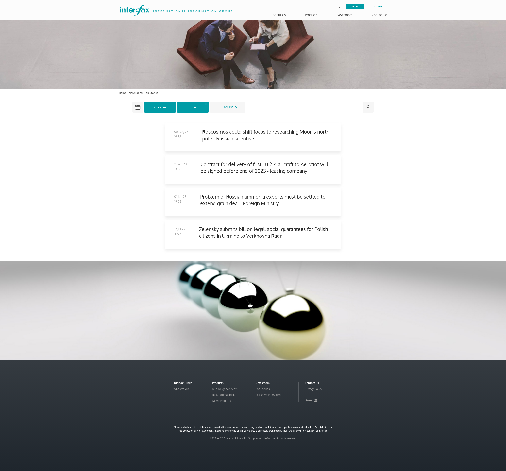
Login (378, 6)
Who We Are (181, 389)
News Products (221, 400)
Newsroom (135, 92)
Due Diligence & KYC (225, 389)
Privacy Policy (313, 389)
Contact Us (379, 15)
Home (122, 92)
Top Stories (262, 389)
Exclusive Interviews (268, 394)
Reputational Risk (223, 394)
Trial (355, 6)
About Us (279, 15)
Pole (193, 107)
